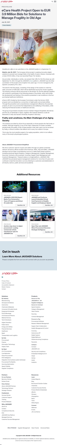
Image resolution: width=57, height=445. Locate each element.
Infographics (34, 396)
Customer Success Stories (38, 388)
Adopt (33, 356)
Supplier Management (24, 428)
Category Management (37, 309)
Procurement (5, 340)
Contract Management (37, 316)
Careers (4, 408)
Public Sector (5, 324)
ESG (3, 413)
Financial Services (7, 329)
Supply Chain (5, 346)
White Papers (35, 402)
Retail (3, 333)
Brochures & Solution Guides (39, 383)
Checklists (34, 385)
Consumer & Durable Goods (9, 309)
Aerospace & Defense (8, 302)
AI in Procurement (7, 351)
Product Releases (6, 401)
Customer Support (7, 397)
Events (33, 409)
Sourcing (33, 314)
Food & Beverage (6, 313)
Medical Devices (6, 317)
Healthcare (5, 331)
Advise (33, 358)
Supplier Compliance (7, 368)
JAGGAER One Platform (8, 415)
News (33, 398)
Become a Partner (7, 379)
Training (4, 399)
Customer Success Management (11, 419)
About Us (4, 406)
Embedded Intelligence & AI (39, 353)
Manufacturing (6, 300)
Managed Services (7, 417)
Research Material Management (40, 323)
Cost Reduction (6, 353)
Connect (33, 346)
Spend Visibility (6, 366)
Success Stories (6, 395)
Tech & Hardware (6, 320)
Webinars (34, 407)
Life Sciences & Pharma (8, 315)
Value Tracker (35, 311)
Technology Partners (7, 388)
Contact (4, 289)
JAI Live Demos (35, 412)
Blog (32, 381)
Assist (33, 360)
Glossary (33, 394)
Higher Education (6, 322)
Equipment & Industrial (8, 311)
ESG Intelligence (6, 357)
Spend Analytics (35, 307)
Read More (20, 205)
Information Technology (8, 344)
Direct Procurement (7, 355)
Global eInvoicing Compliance (39, 339)
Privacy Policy (5, 281)
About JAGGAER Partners (9, 386)
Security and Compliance (38, 351)
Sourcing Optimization (8, 364)
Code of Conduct (6, 283)
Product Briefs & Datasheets (39, 390)
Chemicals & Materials (8, 307)
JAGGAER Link (35, 349)
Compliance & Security (8, 411)
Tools (33, 400)
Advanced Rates (44, 428)
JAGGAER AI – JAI (36, 300)
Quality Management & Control (39, 328)
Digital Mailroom (36, 337)
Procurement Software (37, 321)
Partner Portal (5, 381)
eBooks (33, 392)
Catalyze (33, 344)
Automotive (5, 305)
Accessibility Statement (8, 285)
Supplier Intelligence (37, 302)
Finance (4, 342)
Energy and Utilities (7, 327)
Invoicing (34, 331)
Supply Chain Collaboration (39, 326)
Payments (34, 342)
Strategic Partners (7, 390)
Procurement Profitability (9, 362)
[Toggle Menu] (55, 1)
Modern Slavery (6, 287)
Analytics (34, 362)
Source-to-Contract (37, 305)
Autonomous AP (35, 333)
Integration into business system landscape (13, 360)
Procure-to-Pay (35, 319)
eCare (31, 81)
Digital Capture (35, 335)
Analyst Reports (35, 379)
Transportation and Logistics (9, 335)
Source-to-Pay (35, 298)
